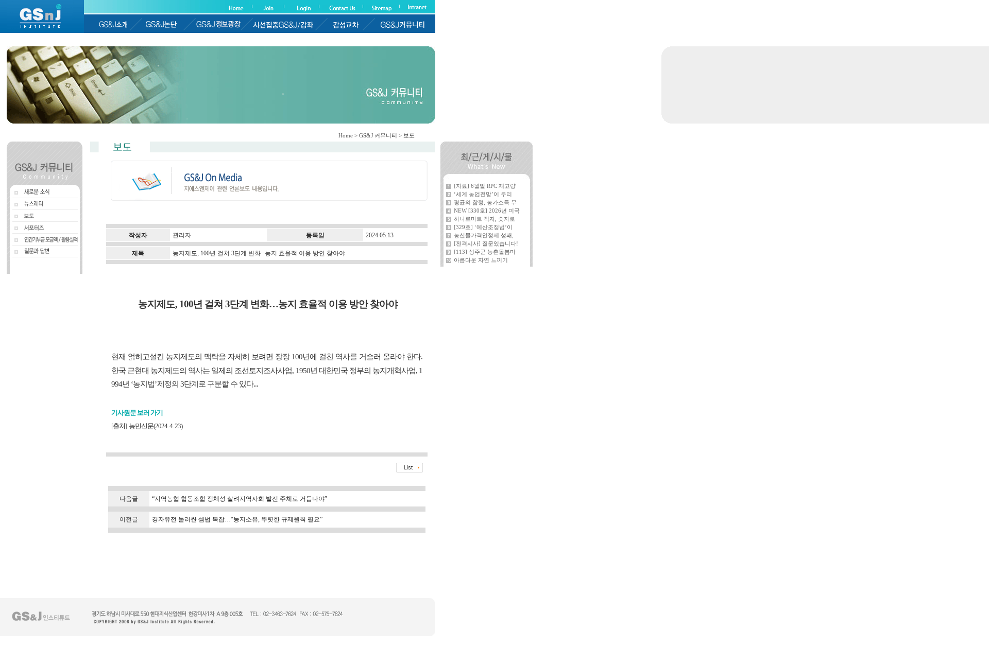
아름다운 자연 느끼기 (481, 260)
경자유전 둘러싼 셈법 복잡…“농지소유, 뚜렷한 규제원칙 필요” (237, 519)
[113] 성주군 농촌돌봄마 (485, 252)
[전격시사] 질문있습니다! (486, 243)
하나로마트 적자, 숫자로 (484, 219)
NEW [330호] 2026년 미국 (487, 210)
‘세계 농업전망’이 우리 (483, 194)
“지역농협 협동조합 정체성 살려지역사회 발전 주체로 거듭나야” (239, 498)
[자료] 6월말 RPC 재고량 (485, 186)
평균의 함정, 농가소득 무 (485, 202)
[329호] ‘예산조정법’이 (483, 227)
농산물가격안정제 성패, (484, 235)
